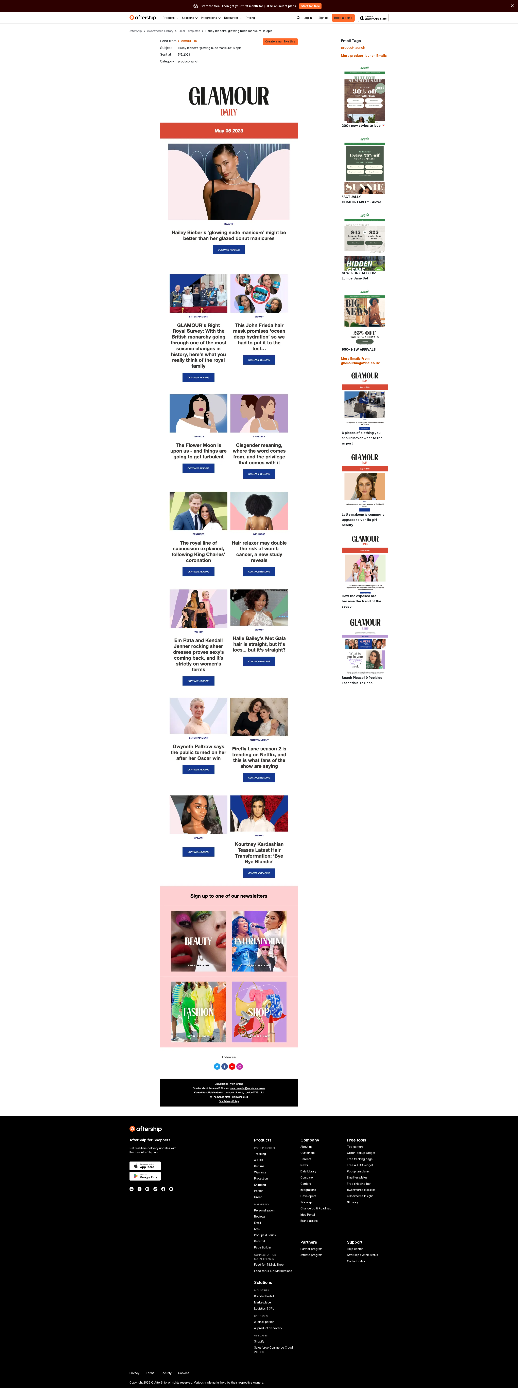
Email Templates (189, 31)
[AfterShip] (144, 17)
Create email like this (280, 41)
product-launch (353, 47)
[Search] (298, 18)
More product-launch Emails (364, 56)
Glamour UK (187, 41)
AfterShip (136, 31)
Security (166, 1373)
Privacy (134, 1373)
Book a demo (343, 17)
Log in (308, 17)
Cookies (183, 1373)
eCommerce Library (160, 31)
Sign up (323, 17)
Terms (150, 1373)
